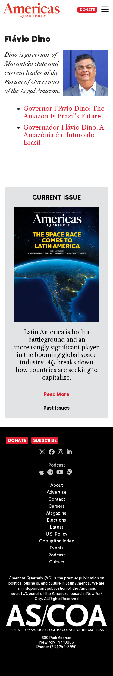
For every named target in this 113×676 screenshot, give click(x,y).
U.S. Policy (56, 534)
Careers (56, 506)
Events (57, 548)
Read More (56, 394)
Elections (56, 520)
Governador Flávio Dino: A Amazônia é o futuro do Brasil (64, 135)
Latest (56, 527)
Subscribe (45, 440)
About (56, 485)
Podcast (56, 465)
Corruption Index (56, 541)
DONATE (87, 10)
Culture (56, 562)
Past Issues (56, 408)
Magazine (56, 513)
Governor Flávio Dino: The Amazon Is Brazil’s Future (64, 112)
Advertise (57, 492)
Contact (56, 499)
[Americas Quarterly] (31, 10)
